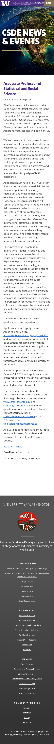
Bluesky (27, 717)
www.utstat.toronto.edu (17, 401)
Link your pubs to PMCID (27, 693)
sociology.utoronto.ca (15, 405)
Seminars (27, 649)
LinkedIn (27, 708)
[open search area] (39, 3)
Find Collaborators (27, 635)
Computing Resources (27, 674)
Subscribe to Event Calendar (27, 630)
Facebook (27, 722)
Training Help (27, 591)
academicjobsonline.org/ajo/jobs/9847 (25, 335)
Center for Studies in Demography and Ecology (27, 542)
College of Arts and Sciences (19, 546)
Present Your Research (27, 640)
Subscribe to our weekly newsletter (27, 625)
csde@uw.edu (27, 586)
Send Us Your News (27, 601)
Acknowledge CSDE (27, 688)
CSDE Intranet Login (27, 683)
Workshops (27, 645)
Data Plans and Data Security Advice (27, 679)
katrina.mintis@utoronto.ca (19, 416)
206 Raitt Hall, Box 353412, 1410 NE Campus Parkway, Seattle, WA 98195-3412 (27, 575)
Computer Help (27, 596)
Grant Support (27, 664)
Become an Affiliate (27, 615)
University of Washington (6, 3)
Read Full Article (12, 446)
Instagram (27, 713)
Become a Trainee (27, 620)
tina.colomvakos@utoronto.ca (20, 423)
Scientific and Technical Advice (27, 669)
